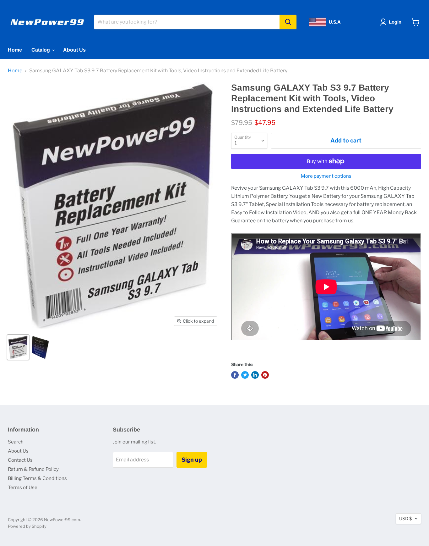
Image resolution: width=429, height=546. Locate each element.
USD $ (405, 518)
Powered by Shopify (27, 526)
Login (395, 22)
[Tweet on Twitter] (245, 375)
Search (16, 442)
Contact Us (20, 460)
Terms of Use (22, 487)
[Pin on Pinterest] (265, 375)
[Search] (288, 22)
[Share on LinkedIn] (255, 375)
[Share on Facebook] (235, 375)
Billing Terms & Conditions (37, 478)
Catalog (41, 50)
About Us (74, 50)
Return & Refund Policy (33, 469)
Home (15, 50)
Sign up (192, 459)
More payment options (326, 176)
